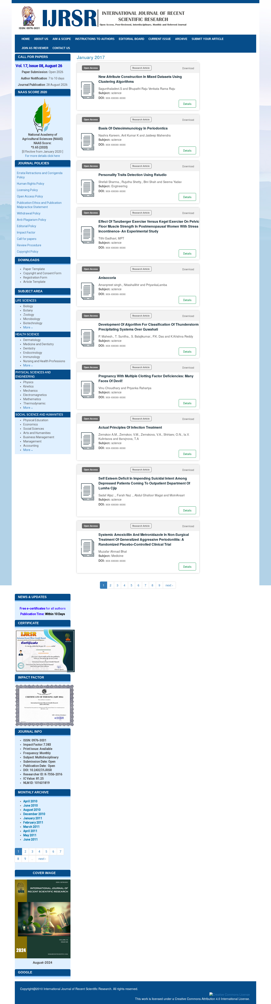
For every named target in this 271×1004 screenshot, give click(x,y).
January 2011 (32, 818)
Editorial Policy (26, 226)
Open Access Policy (30, 196)
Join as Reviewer (35, 48)
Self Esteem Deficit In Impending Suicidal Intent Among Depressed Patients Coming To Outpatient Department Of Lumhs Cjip (144, 483)
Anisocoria (107, 277)
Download (188, 68)
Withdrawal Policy (28, 213)
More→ (28, 327)
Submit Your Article (208, 39)
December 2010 (34, 814)
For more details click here (42, 156)
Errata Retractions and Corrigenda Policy (39, 175)
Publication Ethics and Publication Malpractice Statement (39, 205)
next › (169, 585)
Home (26, 39)
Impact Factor (26, 232)
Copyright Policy (27, 251)
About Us (41, 39)
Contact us (61, 48)
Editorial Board (131, 39)
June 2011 (30, 839)
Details (187, 104)
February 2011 (33, 822)
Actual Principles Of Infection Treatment (130, 427)
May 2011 (29, 835)
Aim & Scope (62, 39)
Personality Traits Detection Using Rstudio (132, 174)
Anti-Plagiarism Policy (31, 219)
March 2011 (31, 826)
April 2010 (30, 801)
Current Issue (159, 39)
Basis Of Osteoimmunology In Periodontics (133, 128)
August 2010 (31, 809)
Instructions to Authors (95, 39)
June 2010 (30, 805)
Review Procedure (29, 245)
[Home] (102, 18)
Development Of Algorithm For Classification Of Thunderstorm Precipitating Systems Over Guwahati (148, 327)
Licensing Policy (27, 190)
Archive (181, 39)
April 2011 (30, 831)
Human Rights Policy (30, 183)
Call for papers (26, 239)
